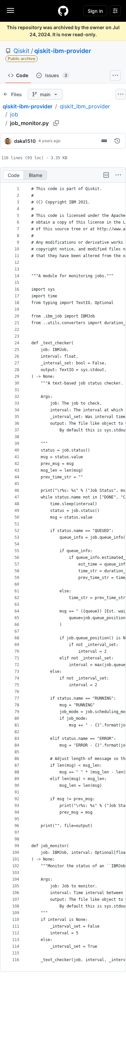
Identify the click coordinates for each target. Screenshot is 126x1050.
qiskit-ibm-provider (62, 50)
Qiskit (21, 50)
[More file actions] (118, 175)
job (14, 114)
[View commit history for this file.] (117, 140)
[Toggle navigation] (10, 10)
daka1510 (25, 141)
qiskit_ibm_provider (85, 106)
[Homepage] (63, 10)
